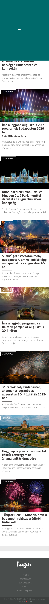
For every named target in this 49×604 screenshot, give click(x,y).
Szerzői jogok (25, 583)
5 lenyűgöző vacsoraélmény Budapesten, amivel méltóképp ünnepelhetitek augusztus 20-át (24, 261)
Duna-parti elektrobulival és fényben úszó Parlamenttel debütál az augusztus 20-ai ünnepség (22, 197)
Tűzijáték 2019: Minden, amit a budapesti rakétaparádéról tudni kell (24, 518)
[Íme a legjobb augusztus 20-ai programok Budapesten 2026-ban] (24, 105)
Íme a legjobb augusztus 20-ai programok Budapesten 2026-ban (23, 128)
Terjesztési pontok (25, 591)
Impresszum (25, 579)
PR (31, 601)
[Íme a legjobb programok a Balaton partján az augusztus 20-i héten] (24, 303)
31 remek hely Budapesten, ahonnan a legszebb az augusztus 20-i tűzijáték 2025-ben (24, 392)
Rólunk (25, 575)
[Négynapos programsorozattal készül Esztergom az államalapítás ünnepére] (24, 431)
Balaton (6, 290)
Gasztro (6, 223)
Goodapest (8, 92)
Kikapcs (6, 418)
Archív (25, 587)
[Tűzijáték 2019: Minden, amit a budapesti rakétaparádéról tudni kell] (24, 495)
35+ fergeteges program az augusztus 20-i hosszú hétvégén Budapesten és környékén (21, 63)
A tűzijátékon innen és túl (14, 136)
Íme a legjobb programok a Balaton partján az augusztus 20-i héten (23, 327)
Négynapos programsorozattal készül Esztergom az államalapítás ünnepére (24, 455)
